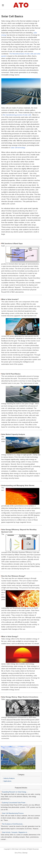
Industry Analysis (9, 778)
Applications (7, 781)
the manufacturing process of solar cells (17, 115)
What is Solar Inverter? (10, 299)
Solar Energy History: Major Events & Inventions (19, 697)
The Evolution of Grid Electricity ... (13, 824)
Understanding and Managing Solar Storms (17, 485)
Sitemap (24, 853)
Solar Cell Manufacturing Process (13, 813)
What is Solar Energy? (9, 636)
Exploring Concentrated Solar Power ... (14, 802)
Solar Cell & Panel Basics (10, 374)
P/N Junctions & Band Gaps (12, 243)
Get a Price (18, 853)
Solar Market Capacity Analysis (13, 434)
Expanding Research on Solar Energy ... (15, 792)
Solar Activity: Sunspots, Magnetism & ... (15, 832)
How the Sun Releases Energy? (13, 576)
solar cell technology (18, 147)
